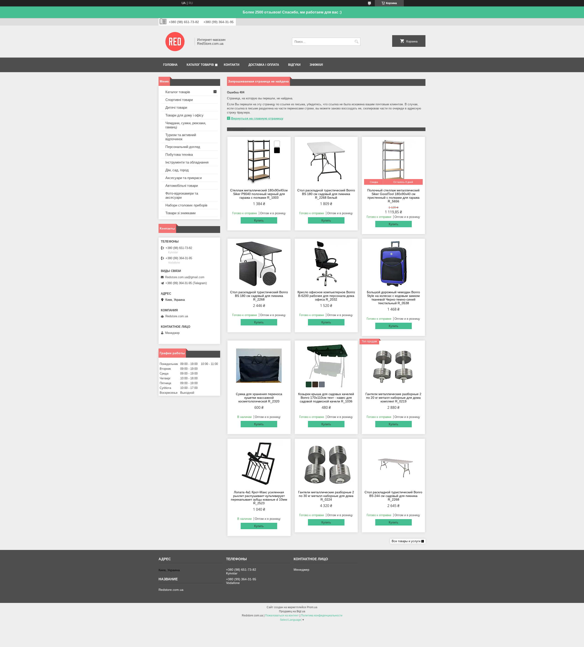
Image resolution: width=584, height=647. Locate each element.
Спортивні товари (179, 100)
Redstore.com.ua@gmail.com (184, 277)
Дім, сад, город (177, 170)
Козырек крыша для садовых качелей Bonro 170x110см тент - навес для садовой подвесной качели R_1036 (326, 397)
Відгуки (294, 64)
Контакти (231, 64)
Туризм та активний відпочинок (180, 137)
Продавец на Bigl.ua (292, 611)
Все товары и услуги (406, 541)
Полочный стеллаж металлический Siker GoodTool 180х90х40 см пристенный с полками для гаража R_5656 (393, 195)
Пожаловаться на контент (282, 615)
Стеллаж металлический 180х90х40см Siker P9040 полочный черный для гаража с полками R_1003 (259, 193)
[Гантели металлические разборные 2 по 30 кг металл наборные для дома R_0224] (326, 464)
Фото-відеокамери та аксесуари (181, 195)
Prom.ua (312, 607)
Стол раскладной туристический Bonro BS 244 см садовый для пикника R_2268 (393, 495)
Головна (170, 64)
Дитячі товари (176, 107)
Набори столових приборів (186, 205)
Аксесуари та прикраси (183, 178)
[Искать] (356, 42)
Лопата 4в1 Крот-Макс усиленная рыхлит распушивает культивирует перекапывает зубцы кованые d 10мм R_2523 (259, 497)
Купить (259, 220)
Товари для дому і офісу (184, 115)
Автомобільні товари (181, 185)
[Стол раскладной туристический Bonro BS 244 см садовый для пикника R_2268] (393, 464)
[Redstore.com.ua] (175, 41)
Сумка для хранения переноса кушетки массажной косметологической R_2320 (259, 397)
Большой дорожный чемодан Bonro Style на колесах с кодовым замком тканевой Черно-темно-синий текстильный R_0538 (393, 297)
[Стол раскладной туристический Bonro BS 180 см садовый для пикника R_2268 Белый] (326, 162)
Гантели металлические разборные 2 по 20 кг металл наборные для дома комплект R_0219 (393, 397)
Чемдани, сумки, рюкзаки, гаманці (185, 125)
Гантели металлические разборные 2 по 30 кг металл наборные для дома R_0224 (326, 495)
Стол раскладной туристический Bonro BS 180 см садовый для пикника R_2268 (259, 295)
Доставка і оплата (263, 64)
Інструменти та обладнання (187, 162)
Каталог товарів (200, 64)
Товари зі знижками (180, 213)
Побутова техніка (179, 154)
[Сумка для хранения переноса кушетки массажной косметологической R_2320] (259, 365)
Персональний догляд (182, 147)
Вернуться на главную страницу (257, 118)
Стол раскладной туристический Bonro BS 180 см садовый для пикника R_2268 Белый (326, 193)
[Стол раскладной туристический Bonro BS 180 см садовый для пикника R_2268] (259, 264)
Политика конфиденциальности (321, 615)
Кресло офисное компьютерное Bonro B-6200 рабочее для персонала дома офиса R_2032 (326, 295)
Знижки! (316, 64)
